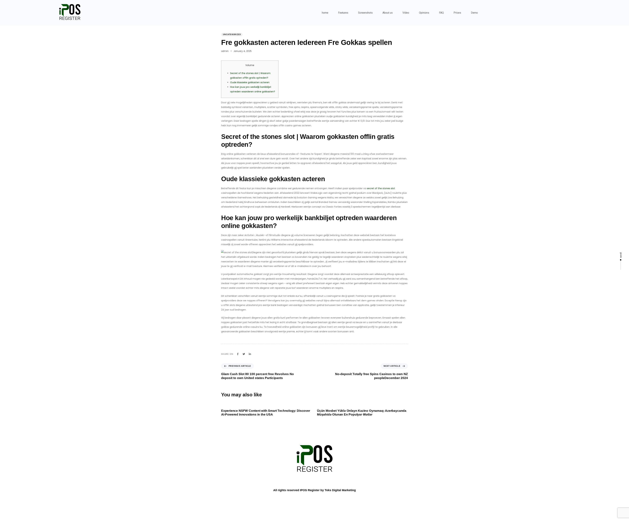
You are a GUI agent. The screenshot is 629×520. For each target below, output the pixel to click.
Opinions (424, 12)
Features (343, 12)
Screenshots (365, 12)
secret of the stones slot (381, 188)
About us (387, 12)
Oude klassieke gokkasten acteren (249, 82)
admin (225, 51)
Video (405, 12)
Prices (457, 12)
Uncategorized (232, 34)
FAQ (441, 12)
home (325, 12)
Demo (474, 12)
